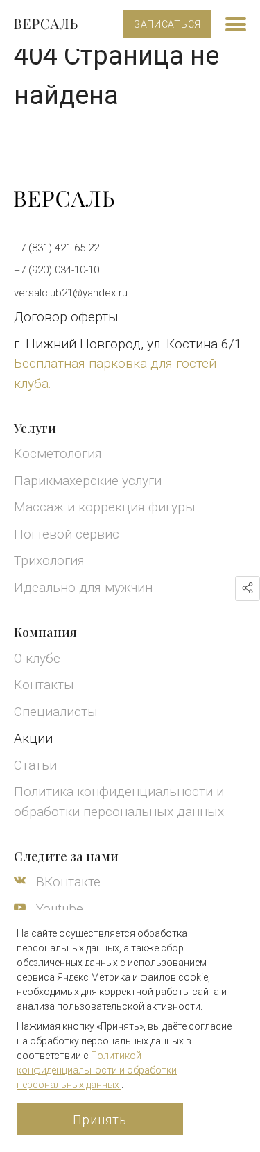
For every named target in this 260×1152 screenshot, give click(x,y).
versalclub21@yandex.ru (71, 293)
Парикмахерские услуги (88, 481)
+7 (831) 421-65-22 (56, 248)
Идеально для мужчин (83, 587)
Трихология (49, 560)
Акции (33, 738)
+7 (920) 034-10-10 (56, 270)
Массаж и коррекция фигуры (105, 507)
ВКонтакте (67, 882)
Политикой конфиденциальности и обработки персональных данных (97, 1070)
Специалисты (56, 712)
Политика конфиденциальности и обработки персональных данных (119, 801)
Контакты (44, 685)
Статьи (35, 765)
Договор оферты (66, 317)
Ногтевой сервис (66, 534)
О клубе (37, 658)
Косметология (58, 453)
